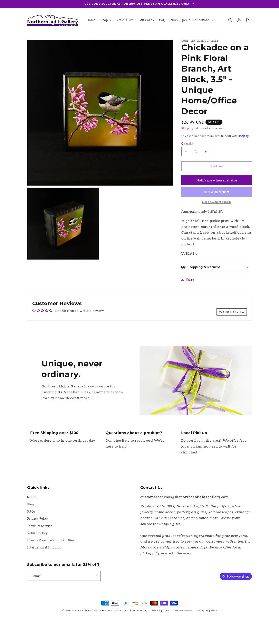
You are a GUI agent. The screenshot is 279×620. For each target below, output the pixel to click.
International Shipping (44, 547)
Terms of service (183, 610)
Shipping (187, 128)
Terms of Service (39, 525)
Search (32, 497)
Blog (30, 504)
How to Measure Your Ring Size (50, 540)
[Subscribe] (96, 576)
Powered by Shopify (114, 610)
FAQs (31, 511)
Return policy (37, 533)
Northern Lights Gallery (86, 610)
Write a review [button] (231, 312)
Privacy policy (160, 610)
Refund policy (138, 610)
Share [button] (189, 279)
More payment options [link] (216, 201)
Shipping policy (207, 610)
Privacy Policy (38, 518)
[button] (105, 20)
